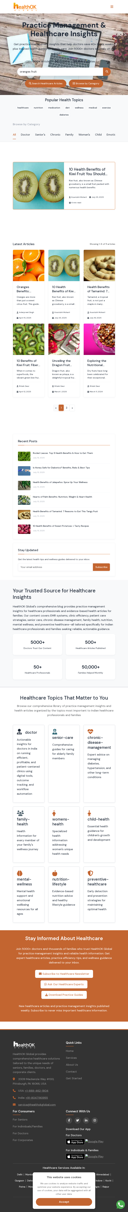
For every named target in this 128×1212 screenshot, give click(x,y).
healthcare (23, 107)
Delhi (19, 1174)
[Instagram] (95, 1120)
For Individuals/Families (28, 1126)
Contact (71, 1071)
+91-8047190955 (37, 1098)
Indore (99, 1180)
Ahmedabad (102, 1174)
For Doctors (20, 1133)
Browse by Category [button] (87, 83)
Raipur (106, 1186)
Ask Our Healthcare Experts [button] (65, 984)
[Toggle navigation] (112, 7)
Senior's (40, 134)
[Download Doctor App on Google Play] (94, 1141)
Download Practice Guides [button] (65, 995)
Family (69, 134)
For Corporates (23, 1140)
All (14, 134)
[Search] (107, 72)
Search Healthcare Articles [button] (46, 83)
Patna (22, 1186)
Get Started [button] (74, 1078)
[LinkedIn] (86, 1120)
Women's (84, 134)
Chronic (55, 134)
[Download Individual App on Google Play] (94, 1156)
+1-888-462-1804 (36, 1091)
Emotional (113, 134)
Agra (96, 1186)
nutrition (38, 107)
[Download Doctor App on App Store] (75, 1141)
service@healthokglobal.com (37, 1105)
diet (67, 107)
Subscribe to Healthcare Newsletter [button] (65, 974)
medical (93, 107)
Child (98, 134)
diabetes (64, 114)
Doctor (25, 134)
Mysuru (32, 1186)
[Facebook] (69, 1120)
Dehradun (32, 1180)
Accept (64, 1202)
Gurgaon (19, 1180)
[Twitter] (77, 1120)
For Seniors (20, 1119)
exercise (106, 107)
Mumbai (29, 1174)
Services (71, 1058)
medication (54, 107)
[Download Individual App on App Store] (75, 1156)
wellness (79, 107)
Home (70, 1051)
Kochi (108, 1180)
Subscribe (101, 567)
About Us (72, 1065)
